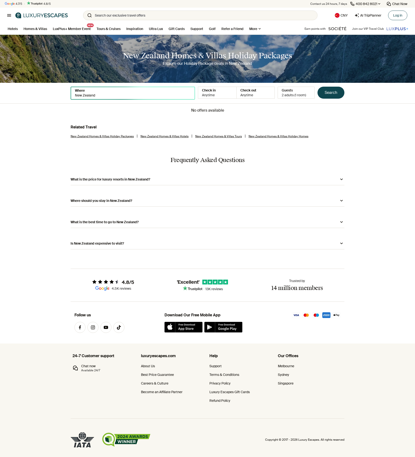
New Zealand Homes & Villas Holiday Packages (102, 136)
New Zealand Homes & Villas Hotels (164, 136)
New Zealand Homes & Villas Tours (218, 136)
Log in (397, 15)
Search (331, 92)
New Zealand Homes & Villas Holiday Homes (278, 136)
